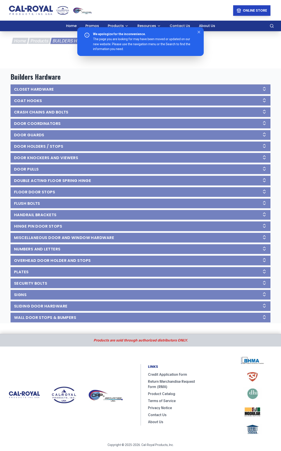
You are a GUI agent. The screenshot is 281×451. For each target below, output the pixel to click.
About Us (155, 422)
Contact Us (157, 415)
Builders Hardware (75, 40)
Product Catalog (161, 394)
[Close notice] (199, 32)
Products (39, 40)
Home (20, 40)
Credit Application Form (167, 374)
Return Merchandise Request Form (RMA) (171, 384)
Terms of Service (162, 401)
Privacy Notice (160, 408)
